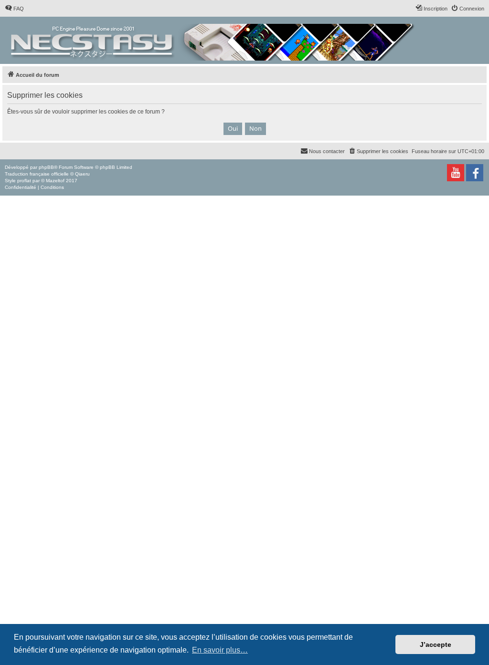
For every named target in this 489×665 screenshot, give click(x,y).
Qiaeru (82, 174)
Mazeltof (55, 180)
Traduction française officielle (37, 174)
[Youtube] (455, 172)
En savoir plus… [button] (220, 650)
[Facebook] (474, 172)
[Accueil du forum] (213, 40)
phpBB (46, 167)
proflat (24, 180)
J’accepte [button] (435, 644)
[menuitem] (14, 8)
